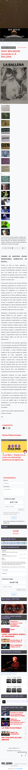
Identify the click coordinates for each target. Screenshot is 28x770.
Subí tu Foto (5, 673)
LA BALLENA (17, 42)
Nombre (5, 480)
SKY (3, 42)
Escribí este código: (9, 499)
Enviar (14, 517)
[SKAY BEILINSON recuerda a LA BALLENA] (5, 108)
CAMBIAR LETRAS (21, 589)
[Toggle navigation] (2, 40)
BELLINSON (9, 42)
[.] (14, 663)
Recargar (21, 509)
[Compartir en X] (7, 428)
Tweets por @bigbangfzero (8, 602)
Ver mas (13, 673)
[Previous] (3, 453)
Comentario (6, 486)
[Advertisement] (14, 14)
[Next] (24, 453)
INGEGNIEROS (5, 45)
